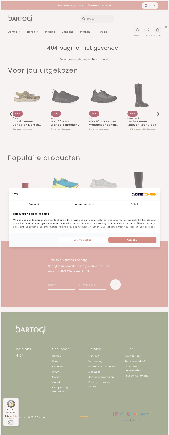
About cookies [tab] (84, 204)
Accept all (132, 240)
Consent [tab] (34, 204)
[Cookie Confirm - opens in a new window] (144, 194)
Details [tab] (135, 204)
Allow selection (83, 240)
